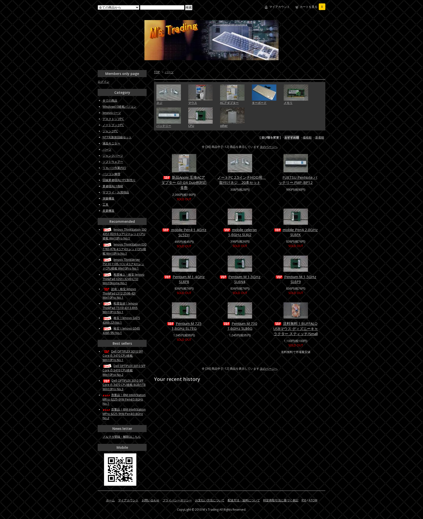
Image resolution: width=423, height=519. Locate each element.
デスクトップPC (113, 119)
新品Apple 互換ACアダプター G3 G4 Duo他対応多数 (184, 182)
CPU (191, 126)
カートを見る (311, 7)
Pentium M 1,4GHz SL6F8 (189, 279)
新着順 (319, 137)
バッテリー (163, 126)
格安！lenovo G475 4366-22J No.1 (121, 320)
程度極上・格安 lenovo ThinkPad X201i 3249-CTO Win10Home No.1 (123, 278)
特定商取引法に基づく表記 (280, 500)
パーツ (169, 72)
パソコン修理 (111, 174)
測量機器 (108, 198)
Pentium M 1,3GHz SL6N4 (244, 279)
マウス (192, 103)
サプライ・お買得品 (116, 192)
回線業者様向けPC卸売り (119, 180)
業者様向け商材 (113, 186)
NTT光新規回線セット (117, 137)
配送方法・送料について (244, 500)
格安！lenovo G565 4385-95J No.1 (121, 330)
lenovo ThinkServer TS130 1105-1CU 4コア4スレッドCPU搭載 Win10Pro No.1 (123, 264)
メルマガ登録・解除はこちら (122, 437)
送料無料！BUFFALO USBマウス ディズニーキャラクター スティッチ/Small (295, 328)
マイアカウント (279, 7)
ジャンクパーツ (113, 155)
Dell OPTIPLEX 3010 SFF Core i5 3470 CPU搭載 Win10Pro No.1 (123, 355)
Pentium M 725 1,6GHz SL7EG (186, 326)
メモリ (288, 103)
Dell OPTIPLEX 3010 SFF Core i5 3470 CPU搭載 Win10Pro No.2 (124, 370)
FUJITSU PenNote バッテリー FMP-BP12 (298, 180)
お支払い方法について (209, 500)
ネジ (159, 103)
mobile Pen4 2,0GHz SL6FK (300, 232)
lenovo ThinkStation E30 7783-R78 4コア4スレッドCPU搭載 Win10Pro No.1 (124, 248)
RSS (304, 500)
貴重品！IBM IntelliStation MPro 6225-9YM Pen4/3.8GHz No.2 (124, 413)
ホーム (110, 500)
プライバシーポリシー (177, 500)
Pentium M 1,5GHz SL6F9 (300, 279)
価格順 (307, 137)
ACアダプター (229, 103)
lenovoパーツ (112, 113)
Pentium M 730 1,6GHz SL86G (242, 326)
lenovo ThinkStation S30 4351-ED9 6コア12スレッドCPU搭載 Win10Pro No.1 (124, 233)
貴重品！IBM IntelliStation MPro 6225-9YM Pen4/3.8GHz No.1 (124, 399)
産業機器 (108, 211)
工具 (105, 204)
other (224, 126)
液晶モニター (111, 143)
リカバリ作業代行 (114, 168)
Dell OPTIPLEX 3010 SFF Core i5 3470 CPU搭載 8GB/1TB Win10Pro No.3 (124, 384)
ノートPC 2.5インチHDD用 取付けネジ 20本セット (241, 180)
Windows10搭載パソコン (119, 107)
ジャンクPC (110, 131)
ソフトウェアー (113, 162)
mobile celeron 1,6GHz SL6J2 (242, 232)
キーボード (259, 103)
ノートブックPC (113, 125)
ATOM (313, 500)
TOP (157, 72)
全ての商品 (110, 100)
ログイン (103, 82)
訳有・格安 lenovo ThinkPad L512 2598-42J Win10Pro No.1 (119, 293)
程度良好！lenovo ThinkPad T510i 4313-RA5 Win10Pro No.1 (120, 307)
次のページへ (269, 147)
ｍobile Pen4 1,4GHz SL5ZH (188, 232)
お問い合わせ (150, 500)
